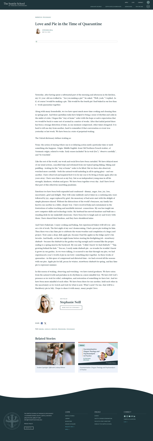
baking (41, 329)
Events (97, 416)
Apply (126, 2)
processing (62, 329)
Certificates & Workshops (113, 6)
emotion (54, 329)
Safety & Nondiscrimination (103, 418)
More (148, 6)
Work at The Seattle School (103, 424)
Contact (140, 2)
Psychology (47, 17)
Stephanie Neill (47, 30)
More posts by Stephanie (70, 307)
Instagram (127, 416)
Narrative (38, 17)
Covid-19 (48, 329)
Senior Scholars (70, 424)
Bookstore (68, 421)
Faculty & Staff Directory (102, 421)
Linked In (134, 416)
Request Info (69, 426)
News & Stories (69, 416)
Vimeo (132, 416)
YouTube (130, 416)
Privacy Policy (28, 423)
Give (133, 2)
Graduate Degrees (96, 6)
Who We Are (139, 6)
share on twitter (45, 323)
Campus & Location (129, 419)
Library (67, 418)
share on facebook (42, 323)
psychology (71, 329)
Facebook (125, 416)
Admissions (128, 6)
